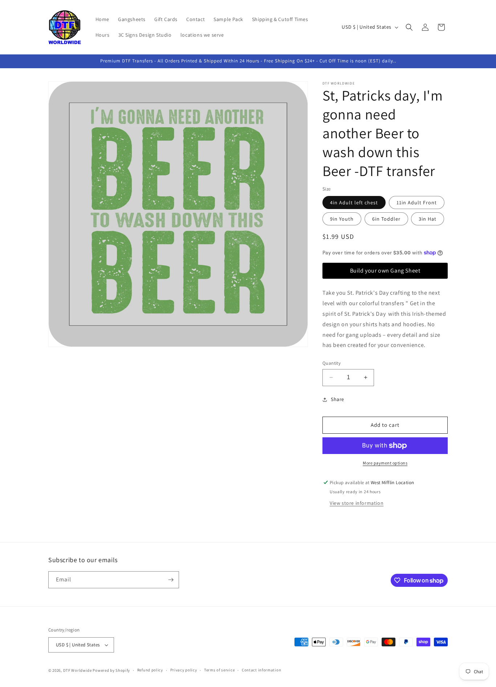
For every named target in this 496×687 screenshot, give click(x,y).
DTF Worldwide (77, 670)
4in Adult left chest (354, 202)
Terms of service (219, 669)
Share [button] (337, 399)
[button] (409, 27)
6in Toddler (386, 219)
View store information (356, 503)
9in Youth (342, 219)
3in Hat (427, 219)
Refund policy (150, 669)
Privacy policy (183, 669)
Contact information (261, 669)
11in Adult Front (417, 202)
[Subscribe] (171, 579)
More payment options (385, 463)
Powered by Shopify (111, 670)
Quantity (331, 363)
